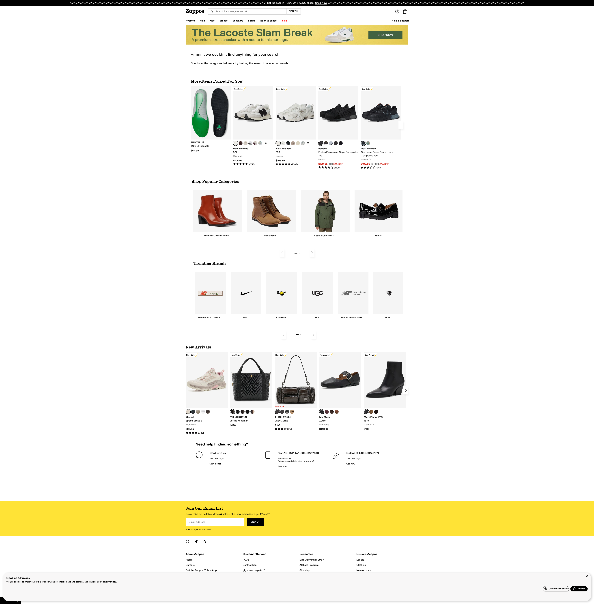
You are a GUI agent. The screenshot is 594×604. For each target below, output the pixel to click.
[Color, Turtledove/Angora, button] (297, 143)
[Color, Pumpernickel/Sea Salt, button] (240, 143)
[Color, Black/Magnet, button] (288, 143)
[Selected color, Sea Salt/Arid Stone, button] (278, 143)
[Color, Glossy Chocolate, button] (242, 411)
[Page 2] (299, 253)
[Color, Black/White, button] (340, 143)
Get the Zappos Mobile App (201, 570)
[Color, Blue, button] (335, 143)
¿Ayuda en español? (254, 570)
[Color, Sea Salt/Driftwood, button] (293, 143)
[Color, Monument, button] (193, 411)
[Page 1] (295, 253)
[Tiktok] (196, 541)
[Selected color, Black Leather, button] (366, 411)
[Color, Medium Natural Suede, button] (371, 411)
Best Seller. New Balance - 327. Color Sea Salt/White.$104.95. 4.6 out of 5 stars (253, 126)
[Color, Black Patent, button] (237, 411)
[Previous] (282, 253)
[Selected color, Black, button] (321, 411)
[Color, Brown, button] (325, 143)
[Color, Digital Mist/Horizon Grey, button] (250, 143)
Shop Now (321, 2)
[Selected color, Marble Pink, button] (188, 411)
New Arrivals (363, 570)
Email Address (197, 521)
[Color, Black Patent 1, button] (252, 411)
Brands (360, 559)
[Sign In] (397, 11)
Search (293, 11)
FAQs (246, 559)
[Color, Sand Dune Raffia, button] (292, 411)
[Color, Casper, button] (202, 411)
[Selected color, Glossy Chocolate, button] (277, 411)
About (189, 559)
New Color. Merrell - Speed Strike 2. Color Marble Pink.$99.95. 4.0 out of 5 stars (207, 393)
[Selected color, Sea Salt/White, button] (235, 143)
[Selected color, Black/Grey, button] (320, 143)
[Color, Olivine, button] (207, 411)
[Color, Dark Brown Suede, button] (376, 411)
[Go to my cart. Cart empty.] (405, 11)
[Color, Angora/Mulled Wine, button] (255, 143)
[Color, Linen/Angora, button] (245, 143)
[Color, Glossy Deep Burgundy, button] (247, 411)
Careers (190, 564)
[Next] (400, 125)
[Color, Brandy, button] (336, 411)
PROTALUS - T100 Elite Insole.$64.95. (211, 119)
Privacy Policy (109, 581)
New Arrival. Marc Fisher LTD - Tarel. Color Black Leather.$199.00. (385, 391)
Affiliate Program (309, 564)
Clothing (361, 564)
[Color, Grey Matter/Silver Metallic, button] (302, 143)
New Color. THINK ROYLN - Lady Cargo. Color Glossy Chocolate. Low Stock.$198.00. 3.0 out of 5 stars (296, 391)
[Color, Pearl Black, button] (287, 411)
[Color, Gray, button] (330, 143)
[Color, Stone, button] (198, 411)
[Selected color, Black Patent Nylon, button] (232, 411)
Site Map (304, 570)
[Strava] (204, 541)
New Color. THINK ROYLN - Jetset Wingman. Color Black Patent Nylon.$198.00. (251, 389)
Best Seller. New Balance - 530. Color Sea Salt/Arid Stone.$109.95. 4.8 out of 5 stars (296, 126)
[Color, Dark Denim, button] (282, 411)
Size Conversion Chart (311, 559)
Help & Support (400, 20)
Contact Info (249, 564)
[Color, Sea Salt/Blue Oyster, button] (283, 143)
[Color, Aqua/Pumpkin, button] (368, 143)
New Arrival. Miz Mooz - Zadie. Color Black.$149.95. (340, 391)
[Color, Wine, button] (326, 411)
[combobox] (247, 11)
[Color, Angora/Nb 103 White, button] (260, 143)
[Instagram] (187, 541)
